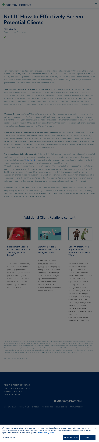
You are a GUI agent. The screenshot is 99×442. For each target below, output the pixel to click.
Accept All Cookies (71, 437)
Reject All (88, 437)
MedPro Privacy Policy (46, 433)
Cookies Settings (9, 437)
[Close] (95, 428)
